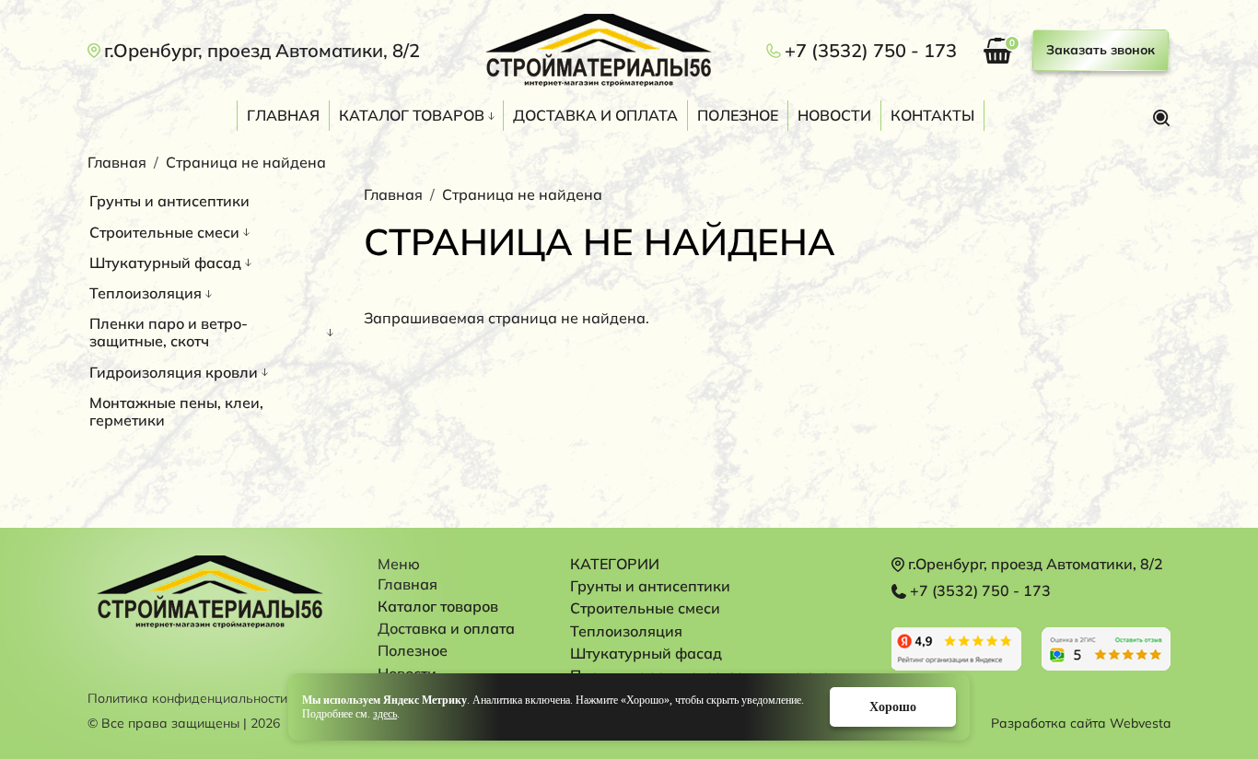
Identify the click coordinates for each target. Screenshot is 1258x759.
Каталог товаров (411, 115)
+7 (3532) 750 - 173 (871, 51)
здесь (385, 713)
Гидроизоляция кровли (173, 372)
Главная (283, 115)
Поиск (1161, 118)
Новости (834, 115)
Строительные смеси (164, 232)
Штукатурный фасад (165, 262)
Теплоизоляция (145, 293)
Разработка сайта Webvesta (1081, 723)
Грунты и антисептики (169, 201)
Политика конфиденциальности (187, 698)
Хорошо (892, 707)
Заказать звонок (1100, 49)
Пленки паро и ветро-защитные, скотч (168, 332)
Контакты (932, 115)
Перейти (956, 649)
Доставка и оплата (595, 115)
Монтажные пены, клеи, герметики (176, 411)
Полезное (737, 115)
